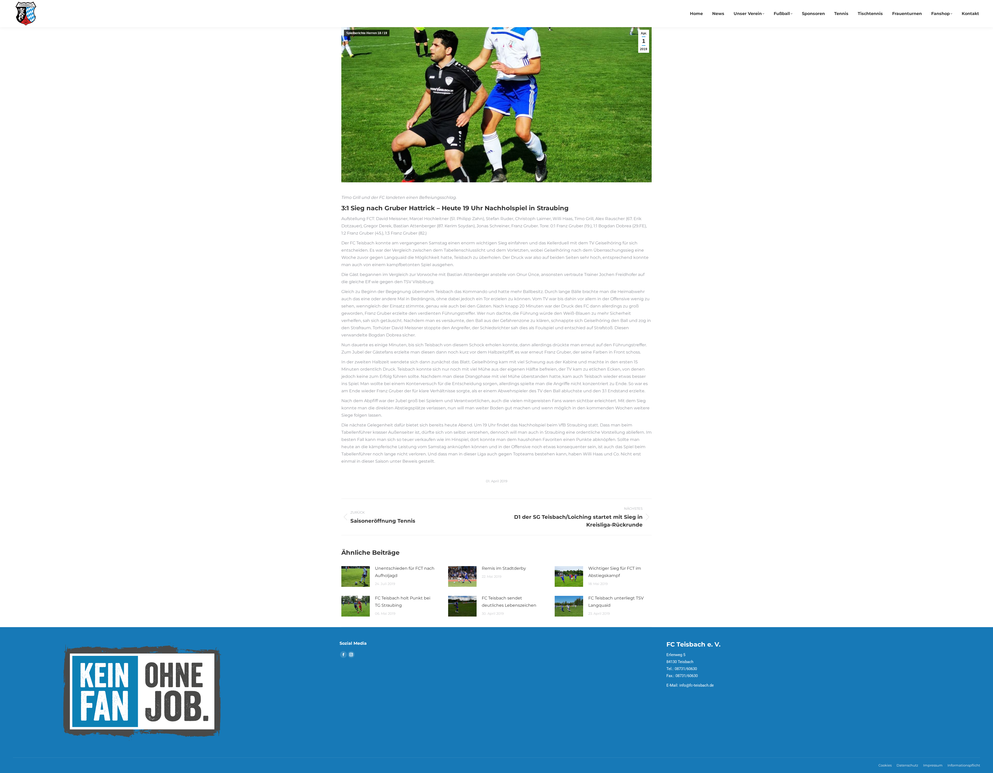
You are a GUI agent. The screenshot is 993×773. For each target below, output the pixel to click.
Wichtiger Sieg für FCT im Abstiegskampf (614, 572)
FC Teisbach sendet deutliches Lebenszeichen (509, 602)
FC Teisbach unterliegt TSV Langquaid (616, 602)
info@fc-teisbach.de (696, 685)
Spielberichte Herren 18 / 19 (366, 33)
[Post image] (355, 576)
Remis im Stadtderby (504, 568)
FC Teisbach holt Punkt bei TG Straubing (402, 602)
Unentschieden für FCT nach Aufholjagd (404, 572)
